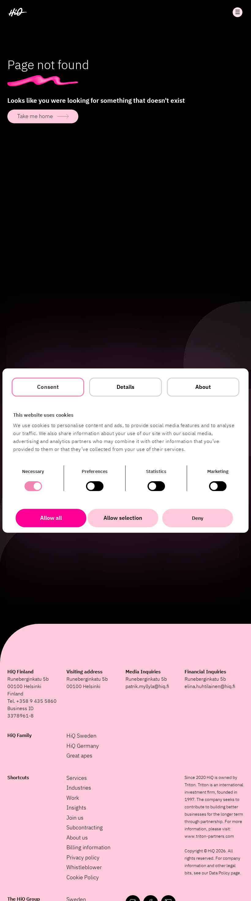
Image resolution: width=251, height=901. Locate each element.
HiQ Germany (82, 745)
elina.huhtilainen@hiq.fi (210, 686)
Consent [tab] (48, 386)
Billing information (88, 847)
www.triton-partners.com (209, 836)
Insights (76, 807)
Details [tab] (126, 386)
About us (77, 837)
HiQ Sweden (81, 735)
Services (76, 777)
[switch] (94, 486)
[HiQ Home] (18, 12)
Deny (197, 518)
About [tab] (203, 386)
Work (72, 797)
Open (237, 12)
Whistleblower (84, 867)
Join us (75, 817)
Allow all (51, 517)
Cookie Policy (82, 877)
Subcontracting (84, 827)
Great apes (79, 755)
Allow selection (122, 517)
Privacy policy (82, 857)
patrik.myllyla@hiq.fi (147, 686)
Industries (78, 787)
